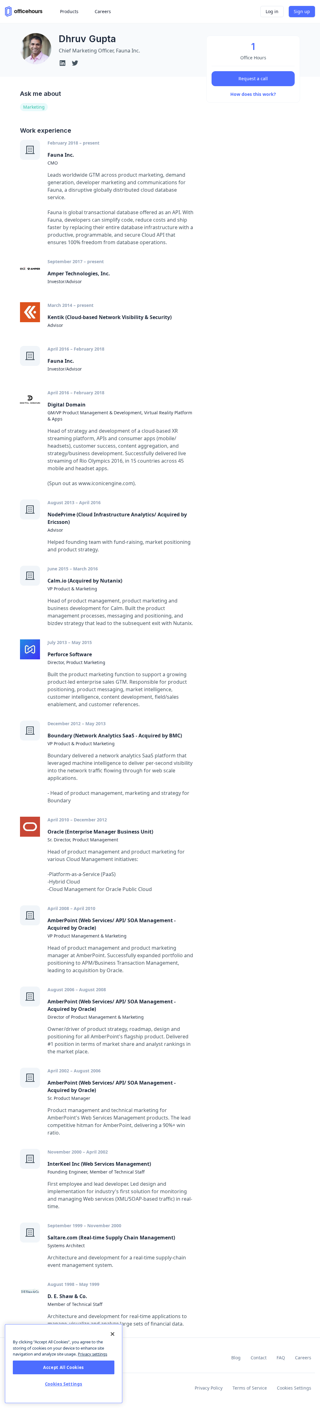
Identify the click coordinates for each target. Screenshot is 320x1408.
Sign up (302, 11)
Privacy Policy (208, 1388)
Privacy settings (92, 1354)
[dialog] (63, 1363)
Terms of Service (249, 1388)
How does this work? (253, 94)
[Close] (112, 1334)
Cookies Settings (294, 1388)
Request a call (253, 78)
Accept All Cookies (63, 1367)
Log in (272, 11)
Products (69, 11)
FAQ (281, 1358)
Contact (259, 1358)
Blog (236, 1358)
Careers (303, 1358)
